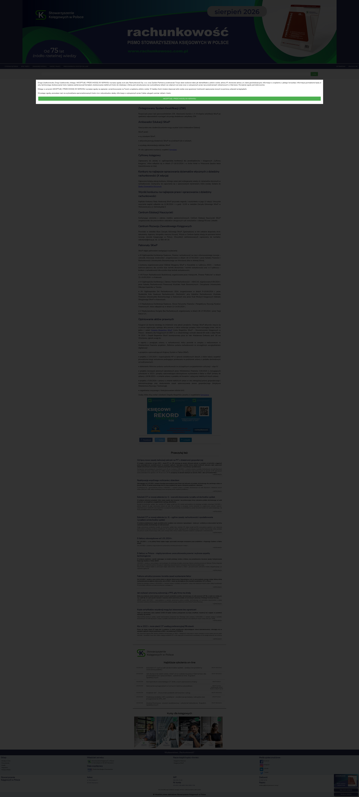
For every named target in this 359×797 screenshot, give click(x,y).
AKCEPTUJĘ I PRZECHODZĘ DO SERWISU (179, 99)
